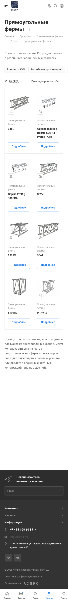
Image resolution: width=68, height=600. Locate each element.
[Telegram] (17, 557)
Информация (13, 522)
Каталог (10, 515)
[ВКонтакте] (8, 557)
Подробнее (19, 146)
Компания (11, 508)
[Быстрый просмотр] (11, 111)
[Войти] (61, 6)
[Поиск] (55, 6)
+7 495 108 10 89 (21, 529)
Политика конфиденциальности (23, 576)
